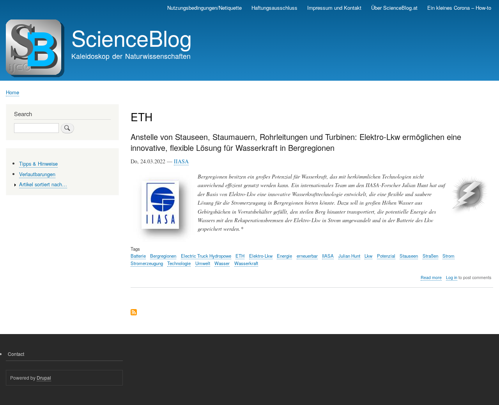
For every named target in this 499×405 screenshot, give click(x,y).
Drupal (44, 377)
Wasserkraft (246, 263)
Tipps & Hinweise (38, 163)
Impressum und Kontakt (334, 7)
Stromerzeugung (147, 263)
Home (12, 92)
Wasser (222, 263)
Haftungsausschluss (274, 7)
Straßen (430, 256)
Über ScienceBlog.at (394, 7)
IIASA (181, 161)
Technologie (179, 263)
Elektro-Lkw (261, 256)
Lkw (368, 256)
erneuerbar (307, 256)
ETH (239, 256)
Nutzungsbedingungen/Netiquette (204, 7)
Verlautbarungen (37, 174)
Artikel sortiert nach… (43, 184)
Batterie (138, 256)
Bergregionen (163, 256)
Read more (431, 277)
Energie (284, 256)
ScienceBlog (131, 37)
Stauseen (409, 256)
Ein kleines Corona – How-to (459, 7)
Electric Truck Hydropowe (206, 256)
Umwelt (202, 263)
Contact (16, 353)
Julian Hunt (349, 256)
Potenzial (386, 256)
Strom (448, 256)
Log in (451, 277)
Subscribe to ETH (134, 313)
